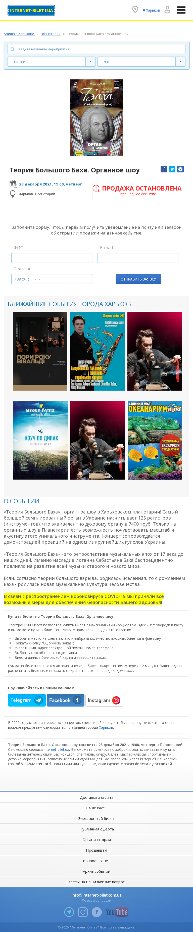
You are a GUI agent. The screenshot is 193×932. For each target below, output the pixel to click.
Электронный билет (96, 818)
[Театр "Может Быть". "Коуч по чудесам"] (40, 440)
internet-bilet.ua (56, 749)
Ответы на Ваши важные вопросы (96, 881)
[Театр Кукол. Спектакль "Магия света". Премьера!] (154, 351)
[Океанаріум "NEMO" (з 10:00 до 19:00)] (155, 440)
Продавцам (96, 850)
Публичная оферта (96, 828)
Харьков (106, 727)
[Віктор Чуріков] (97, 351)
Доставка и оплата (96, 797)
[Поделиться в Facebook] (164, 169)
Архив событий (96, 871)
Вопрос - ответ (96, 860)
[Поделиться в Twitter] (172, 169)
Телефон (23, 268)
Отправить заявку (138, 279)
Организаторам (96, 839)
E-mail (106, 247)
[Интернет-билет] (31, 10)
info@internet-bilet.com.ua (96, 895)
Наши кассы (96, 807)
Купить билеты (37, 382)
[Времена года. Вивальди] (40, 351)
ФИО (19, 247)
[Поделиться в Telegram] (180, 169)
